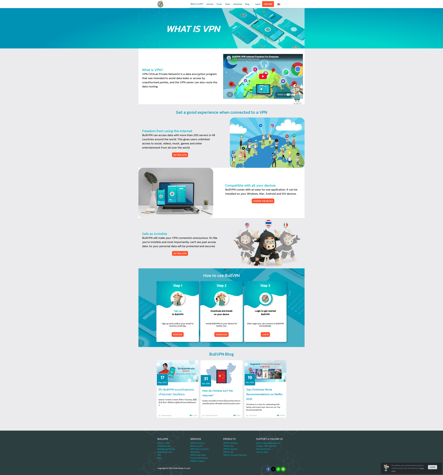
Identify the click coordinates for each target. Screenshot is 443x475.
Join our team (262, 452)
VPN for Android (230, 449)
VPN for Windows (230, 443)
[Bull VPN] (160, 4)
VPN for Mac (228, 446)
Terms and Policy (263, 449)
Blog (247, 4)
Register (177, 334)
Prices (219, 4)
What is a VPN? (196, 4)
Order (227, 4)
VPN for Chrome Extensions (235, 455)
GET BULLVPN (180, 154)
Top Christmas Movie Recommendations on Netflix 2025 (264, 394)
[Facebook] (268, 469)
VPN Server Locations (199, 449)
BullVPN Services (197, 443)
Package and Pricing (166, 449)
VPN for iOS (228, 452)
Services (210, 4)
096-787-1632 (270, 446)
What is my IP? (196, 446)
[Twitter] (273, 469)
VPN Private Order (198, 455)
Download (237, 4)
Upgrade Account (164, 452)
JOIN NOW (268, 4)
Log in (257, 4)
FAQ (159, 455)
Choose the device (263, 201)
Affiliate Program (197, 461)
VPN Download (163, 446)
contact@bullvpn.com (271, 443)
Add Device (195, 452)
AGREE (432, 467)
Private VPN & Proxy (199, 458)
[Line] (278, 469)
